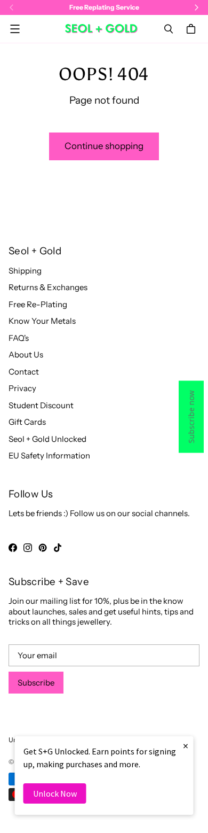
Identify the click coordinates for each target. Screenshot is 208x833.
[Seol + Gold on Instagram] (27, 547)
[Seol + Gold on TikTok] (57, 547)
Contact (24, 372)
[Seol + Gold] (101, 28)
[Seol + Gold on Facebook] (12, 547)
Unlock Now (55, 793)
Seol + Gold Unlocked (47, 439)
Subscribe (36, 683)
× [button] (185, 745)
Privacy (22, 388)
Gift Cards (27, 422)
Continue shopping (104, 146)
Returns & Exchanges (48, 287)
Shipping (25, 271)
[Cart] (192, 29)
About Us (26, 354)
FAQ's (19, 338)
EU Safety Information (49, 455)
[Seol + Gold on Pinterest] (42, 547)
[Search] (168, 29)
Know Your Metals (42, 321)
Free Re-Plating (38, 304)
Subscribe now (191, 416)
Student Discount (41, 405)
